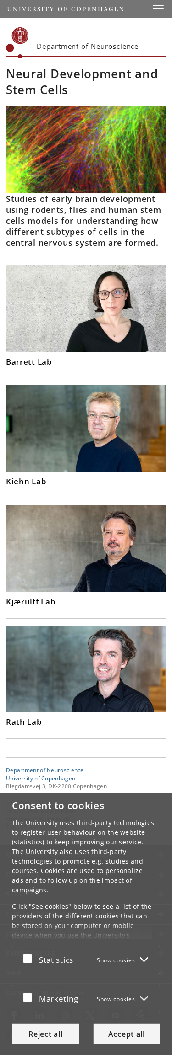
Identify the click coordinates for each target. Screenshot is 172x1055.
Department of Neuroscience (45, 770)
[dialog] (86, 924)
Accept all (126, 1034)
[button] (158, 8)
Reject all (45, 1034)
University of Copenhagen (40, 778)
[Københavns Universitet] (17, 42)
